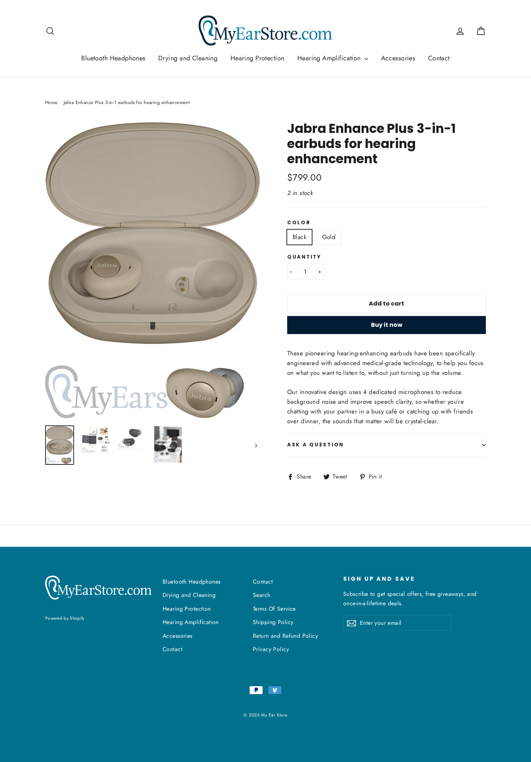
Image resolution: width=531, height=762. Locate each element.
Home (51, 102)
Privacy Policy (271, 649)
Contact (439, 58)
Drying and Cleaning (187, 58)
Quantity (304, 257)
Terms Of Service (274, 609)
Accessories (398, 58)
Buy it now (386, 325)
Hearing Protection (257, 58)
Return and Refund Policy (285, 636)
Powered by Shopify (64, 618)
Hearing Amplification (330, 58)
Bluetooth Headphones (113, 58)
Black (299, 237)
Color (299, 223)
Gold (329, 237)
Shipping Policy (273, 622)
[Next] (255, 445)
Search (262, 595)
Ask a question (315, 444)
